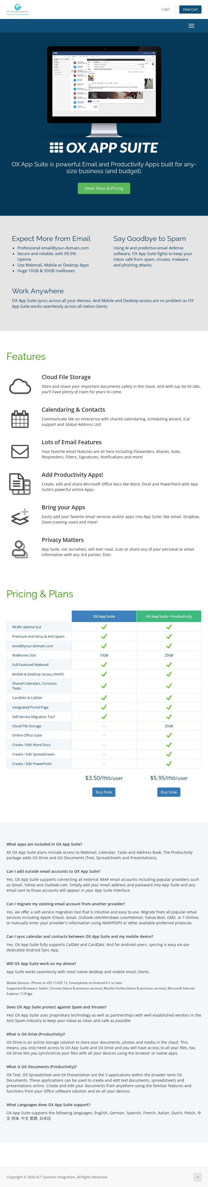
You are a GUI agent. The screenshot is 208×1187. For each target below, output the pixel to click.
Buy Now (104, 792)
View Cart (190, 9)
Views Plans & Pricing (104, 188)
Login (165, 9)
